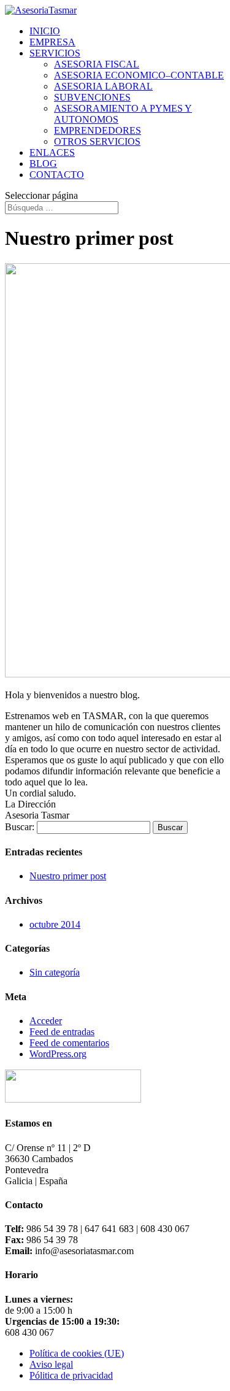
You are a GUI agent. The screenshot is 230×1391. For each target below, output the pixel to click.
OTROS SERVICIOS (97, 141)
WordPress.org (57, 1054)
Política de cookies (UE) (76, 1353)
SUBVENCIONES (92, 97)
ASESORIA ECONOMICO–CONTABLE (139, 75)
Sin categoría (54, 972)
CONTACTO (56, 174)
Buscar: (19, 827)
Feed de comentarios (69, 1043)
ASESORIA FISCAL (96, 64)
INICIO (44, 31)
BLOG (43, 163)
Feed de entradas (61, 1032)
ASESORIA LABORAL (103, 86)
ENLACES (52, 152)
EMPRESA (52, 42)
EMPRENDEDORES (97, 130)
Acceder (45, 1020)
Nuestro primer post (67, 876)
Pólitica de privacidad (71, 1375)
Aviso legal (51, 1364)
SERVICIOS (54, 53)
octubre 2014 (54, 924)
